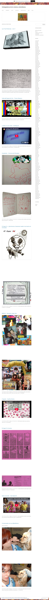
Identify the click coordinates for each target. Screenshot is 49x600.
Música (11, 89)
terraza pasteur (21, 92)
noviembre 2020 (37, 118)
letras (12, 10)
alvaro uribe (21, 118)
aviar (21, 219)
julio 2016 (36, 171)
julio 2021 (36, 109)
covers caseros (28, 391)
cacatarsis (25, 219)
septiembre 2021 (37, 106)
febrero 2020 (37, 128)
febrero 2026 (37, 47)
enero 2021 (37, 116)
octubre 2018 (37, 146)
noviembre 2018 (37, 145)
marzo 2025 (37, 60)
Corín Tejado (37, 33)
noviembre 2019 (37, 132)
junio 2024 (36, 69)
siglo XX (17, 92)
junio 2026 (36, 43)
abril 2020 (36, 126)
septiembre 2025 (37, 53)
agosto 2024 (37, 67)
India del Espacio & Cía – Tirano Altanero (12, 98)
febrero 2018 (37, 155)
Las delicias (5, 147)
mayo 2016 (36, 174)
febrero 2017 (37, 163)
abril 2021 (36, 112)
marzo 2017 (37, 162)
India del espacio (8, 119)
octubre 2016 (37, 168)
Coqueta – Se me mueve (38, 32)
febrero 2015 (37, 191)
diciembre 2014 (37, 193)
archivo (21, 89)
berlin (23, 219)
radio (32, 10)
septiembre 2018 (37, 147)
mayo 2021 (36, 111)
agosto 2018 (37, 148)
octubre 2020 (37, 119)
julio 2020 (36, 123)
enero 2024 (37, 75)
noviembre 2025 (37, 51)
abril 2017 (36, 161)
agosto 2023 (37, 81)
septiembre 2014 (37, 197)
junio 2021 (36, 110)
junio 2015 (36, 186)
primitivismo (8, 92)
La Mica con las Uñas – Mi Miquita (10, 125)
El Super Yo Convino (7, 428)
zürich (18, 119)
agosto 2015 (37, 184)
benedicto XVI (22, 488)
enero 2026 (37, 48)
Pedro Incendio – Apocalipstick (9, 496)
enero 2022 (37, 102)
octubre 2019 (37, 133)
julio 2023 (36, 82)
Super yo (4, 307)
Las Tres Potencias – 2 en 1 (8, 29)
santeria (14, 92)
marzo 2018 (37, 154)
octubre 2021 (37, 105)
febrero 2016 (37, 177)
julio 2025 (36, 55)
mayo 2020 (36, 125)
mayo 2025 (36, 58)
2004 (19, 306)
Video (29, 10)
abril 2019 (36, 140)
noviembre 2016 (37, 167)
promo (10, 147)
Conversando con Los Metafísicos (10, 523)
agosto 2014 (37, 198)
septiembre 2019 (37, 134)
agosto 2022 (37, 95)
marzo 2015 (37, 190)
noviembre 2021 (37, 104)
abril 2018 (36, 153)
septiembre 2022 (37, 94)
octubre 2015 (37, 182)
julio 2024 (36, 68)
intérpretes (7, 10)
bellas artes (24, 89)
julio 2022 (36, 96)
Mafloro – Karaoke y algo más (9, 313)
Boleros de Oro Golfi (38, 30)
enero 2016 (37, 178)
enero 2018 (37, 156)
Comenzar (32, 1)
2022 (19, 219)
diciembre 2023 (37, 76)
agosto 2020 (37, 121)
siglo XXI (6, 220)
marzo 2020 (37, 127)
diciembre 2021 (37, 103)
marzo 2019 (37, 141)
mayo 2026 (36, 44)
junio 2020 (36, 124)
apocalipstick (21, 516)
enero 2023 (37, 89)
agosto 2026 (37, 40)
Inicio (3, 10)
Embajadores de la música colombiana (14, 7)
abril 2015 (36, 189)
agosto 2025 (37, 54)
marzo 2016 (37, 176)
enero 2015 (37, 192)
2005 (19, 488)
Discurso (25, 588)
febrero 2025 (37, 61)
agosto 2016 (37, 170)
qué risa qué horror (14, 119)
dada (29, 118)
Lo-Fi (8, 147)
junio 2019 (36, 138)
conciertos (26, 118)
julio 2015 (36, 185)
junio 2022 (36, 97)
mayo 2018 (36, 152)
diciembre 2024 (37, 62)
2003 (19, 89)
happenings (3, 119)
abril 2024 (36, 72)
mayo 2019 (36, 139)
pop (5, 92)
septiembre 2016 (37, 169)
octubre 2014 (37, 196)
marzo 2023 (37, 87)
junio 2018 (36, 150)
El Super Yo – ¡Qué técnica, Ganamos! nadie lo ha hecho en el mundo (16, 227)
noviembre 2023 (37, 77)
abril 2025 (36, 59)
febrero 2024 (37, 74)
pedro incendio (9, 517)
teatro (12, 147)
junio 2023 (36, 83)
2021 (19, 391)
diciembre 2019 (37, 131)
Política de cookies (26, 598)
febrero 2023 (37, 88)
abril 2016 (36, 175)
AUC (24, 118)
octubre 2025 (37, 52)
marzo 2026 (37, 46)
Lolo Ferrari (5, 517)
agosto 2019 (37, 135)
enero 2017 (37, 164)
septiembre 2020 (37, 120)
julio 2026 (36, 41)
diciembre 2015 (37, 179)
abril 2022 (36, 99)
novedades (17, 10)
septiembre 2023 (37, 80)
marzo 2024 (37, 73)
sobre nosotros (23, 10)
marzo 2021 (37, 113)
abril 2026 (36, 45)
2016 (18, 118)
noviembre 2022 (37, 91)
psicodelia (11, 92)
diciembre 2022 (37, 90)
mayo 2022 (36, 98)
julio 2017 (36, 157)
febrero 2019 (37, 142)
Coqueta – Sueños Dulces (8, 399)
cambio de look (22, 306)
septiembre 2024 (37, 66)
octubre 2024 (37, 65)
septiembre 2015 (37, 183)
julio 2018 (36, 149)
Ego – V (36, 31)
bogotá (27, 89)
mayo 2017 (36, 160)
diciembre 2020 (37, 117)
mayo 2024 (36, 70)
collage (24, 391)
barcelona (21, 391)
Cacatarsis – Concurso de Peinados (10, 153)
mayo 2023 (36, 84)
